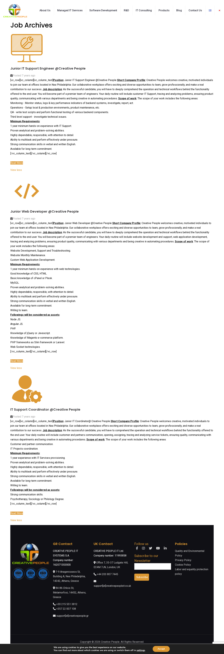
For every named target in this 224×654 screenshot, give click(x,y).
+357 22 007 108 (66, 608)
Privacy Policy (183, 560)
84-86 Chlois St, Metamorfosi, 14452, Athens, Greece (69, 592)
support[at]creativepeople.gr (72, 615)
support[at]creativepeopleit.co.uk (112, 585)
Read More (16, 162)
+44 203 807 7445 (107, 574)
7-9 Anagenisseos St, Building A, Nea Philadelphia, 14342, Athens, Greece (69, 576)
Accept (161, 648)
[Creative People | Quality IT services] (15, 10)
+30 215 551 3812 (66, 604)
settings (141, 650)
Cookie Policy (183, 564)
